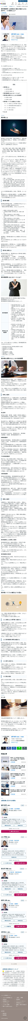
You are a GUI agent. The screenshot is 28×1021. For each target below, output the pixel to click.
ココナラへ (3, 1)
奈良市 (15, 935)
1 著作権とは (6, 87)
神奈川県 (12, 872)
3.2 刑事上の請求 (8, 99)
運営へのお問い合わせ (7, 1006)
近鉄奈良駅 (12, 937)
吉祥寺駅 (12, 905)
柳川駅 (11, 842)
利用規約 (18, 999)
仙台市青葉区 (17, 808)
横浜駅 (11, 873)
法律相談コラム (6, 1001)
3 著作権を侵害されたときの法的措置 (12, 95)
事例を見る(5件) (8, 888)
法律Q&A (5, 999)
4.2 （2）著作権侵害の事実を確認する (12, 105)
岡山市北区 (16, 840)
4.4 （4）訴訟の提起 (8, 109)
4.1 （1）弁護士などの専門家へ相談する (13, 103)
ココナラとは (5, 1002)
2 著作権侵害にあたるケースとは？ (11, 93)
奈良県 (11, 935)
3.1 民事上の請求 (8, 97)
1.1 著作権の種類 (8, 89)
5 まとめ (5, 111)
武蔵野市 (16, 903)
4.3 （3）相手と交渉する (9, 107)
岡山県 (11, 840)
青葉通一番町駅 (13, 810)
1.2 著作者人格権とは (9, 91)
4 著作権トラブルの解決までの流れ (11, 101)
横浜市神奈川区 (18, 872)
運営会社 (4, 1013)
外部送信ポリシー (20, 1002)
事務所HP (13, 39)
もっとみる (14, 963)
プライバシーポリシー (21, 1001)
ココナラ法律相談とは (7, 997)
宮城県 (11, 808)
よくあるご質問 (6, 1004)
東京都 (11, 903)
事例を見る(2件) (8, 825)
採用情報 (4, 1015)
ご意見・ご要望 (19, 997)
